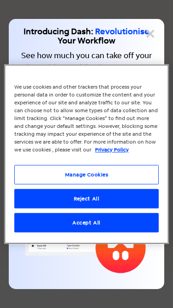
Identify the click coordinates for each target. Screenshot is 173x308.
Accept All (86, 222)
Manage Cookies (86, 174)
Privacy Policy (112, 149)
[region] (86, 154)
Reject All (87, 198)
